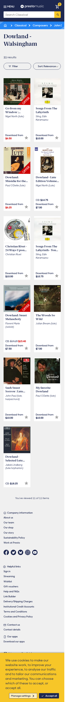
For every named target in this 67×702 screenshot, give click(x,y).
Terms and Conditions (15, 611)
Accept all (51, 695)
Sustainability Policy (14, 537)
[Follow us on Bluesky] (21, 552)
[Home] (5, 25)
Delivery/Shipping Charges (18, 601)
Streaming (9, 576)
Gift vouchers (11, 586)
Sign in (7, 571)
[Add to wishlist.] (26, 138)
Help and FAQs (11, 591)
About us (8, 517)
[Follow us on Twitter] (14, 552)
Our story (9, 532)
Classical (20, 25)
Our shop (8, 527)
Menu (10, 6)
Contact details (12, 629)
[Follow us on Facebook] (7, 552)
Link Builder (10, 596)
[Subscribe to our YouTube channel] (35, 552)
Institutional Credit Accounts (19, 606)
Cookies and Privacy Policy (18, 616)
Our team (9, 522)
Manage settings (21, 695)
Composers (40, 25)
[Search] (57, 14)
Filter (15, 66)
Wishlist (8, 581)
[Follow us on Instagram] (28, 552)
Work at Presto (12, 542)
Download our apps (14, 641)
